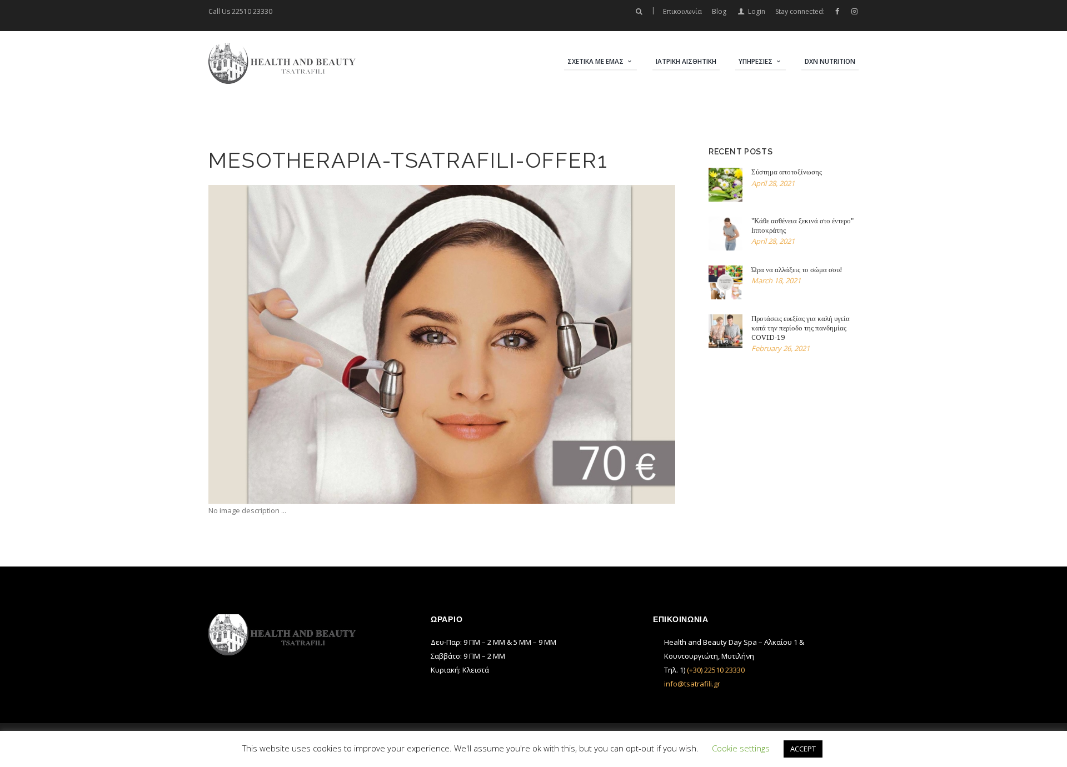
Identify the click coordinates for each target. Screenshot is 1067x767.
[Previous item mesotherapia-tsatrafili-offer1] (325, 344)
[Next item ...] (558, 344)
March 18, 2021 (776, 280)
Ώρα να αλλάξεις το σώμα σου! (796, 269)
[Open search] (638, 11)
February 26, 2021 (780, 348)
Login (756, 11)
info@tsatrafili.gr (692, 684)
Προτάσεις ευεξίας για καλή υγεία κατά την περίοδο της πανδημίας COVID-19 (800, 328)
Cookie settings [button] (741, 748)
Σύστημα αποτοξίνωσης (786, 172)
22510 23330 (252, 11)
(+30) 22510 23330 (716, 670)
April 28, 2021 (773, 183)
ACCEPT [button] (803, 749)
